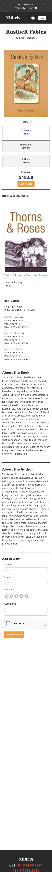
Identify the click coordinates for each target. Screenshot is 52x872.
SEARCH (18, 8)
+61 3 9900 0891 (26, 4)
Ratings (8, 589)
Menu (42, 18)
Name (7, 564)
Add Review (11, 559)
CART (31, 8)
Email (7, 577)
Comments (10, 603)
